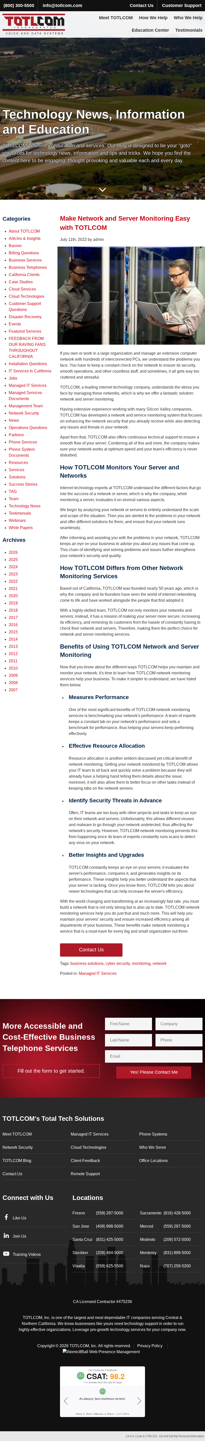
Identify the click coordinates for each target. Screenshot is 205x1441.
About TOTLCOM (24, 231)
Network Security (24, 413)
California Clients (24, 275)
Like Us (19, 1218)
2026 (13, 552)
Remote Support (85, 1174)
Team (13, 499)
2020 (13, 596)
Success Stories (23, 484)
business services (25, 260)
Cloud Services (22, 289)
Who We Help (188, 17)
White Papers (21, 528)
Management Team (26, 406)
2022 (13, 581)
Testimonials (188, 30)
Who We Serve (152, 1147)
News (14, 420)
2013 (13, 646)
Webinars (17, 520)
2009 (13, 675)
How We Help (153, 17)
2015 (13, 632)
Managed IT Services (97, 973)
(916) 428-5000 (165, 1213)
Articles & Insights (24, 238)
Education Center (150, 30)
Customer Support (182, 5)
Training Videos (27, 1254)
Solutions (17, 477)
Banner (15, 246)
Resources (18, 462)
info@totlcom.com (62, 5)
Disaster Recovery (25, 317)
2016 (13, 625)
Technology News (24, 506)
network (159, 963)
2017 (13, 617)
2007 (13, 690)
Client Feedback (85, 1160)
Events (15, 324)
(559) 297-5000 (97, 1213)
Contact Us (142, 5)
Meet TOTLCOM (116, 17)
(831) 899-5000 (165, 1253)
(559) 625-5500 (97, 1266)
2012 (13, 654)
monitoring (141, 963)
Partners (16, 435)
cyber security (118, 963)
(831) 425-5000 (97, 1239)
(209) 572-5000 (165, 1239)
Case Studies (21, 282)
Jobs (13, 378)
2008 (13, 683)
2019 (13, 603)
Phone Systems (153, 1134)
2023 (13, 574)
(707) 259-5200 (165, 1266)
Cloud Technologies (26, 296)
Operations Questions (28, 428)
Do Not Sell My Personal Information (181, 1436)
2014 (13, 639)
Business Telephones (28, 267)
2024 (13, 567)
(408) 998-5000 (97, 1226)
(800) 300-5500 (19, 5)
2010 (13, 668)
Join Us (19, 1236)
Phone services (23, 442)
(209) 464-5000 (97, 1253)
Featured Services (25, 331)
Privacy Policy (149, 1346)
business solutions (87, 963)
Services (16, 470)
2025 (13, 560)
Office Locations (153, 1160)
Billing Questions (24, 253)
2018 (13, 610)
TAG (13, 491)
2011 (13, 661)
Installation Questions (28, 364)
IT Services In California (30, 371)
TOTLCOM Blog (16, 1160)
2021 (13, 588)
